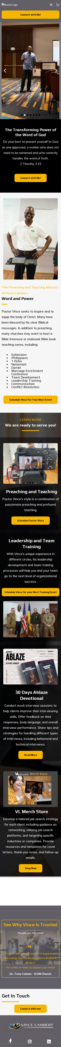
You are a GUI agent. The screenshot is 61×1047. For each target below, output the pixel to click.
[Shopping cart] (57, 4)
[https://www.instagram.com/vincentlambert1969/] (30, 1041)
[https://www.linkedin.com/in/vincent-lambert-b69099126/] (49, 1041)
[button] (51, 5)
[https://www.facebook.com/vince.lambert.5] (11, 1040)
